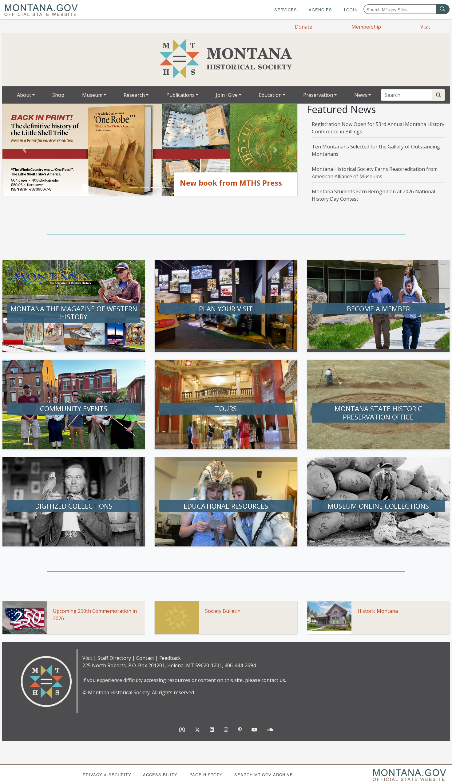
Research (134, 95)
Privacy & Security (107, 775)
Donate (303, 26)
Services (285, 10)
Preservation (318, 95)
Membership (366, 26)
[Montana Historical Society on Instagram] (226, 729)
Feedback (170, 658)
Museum (92, 95)
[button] (24, 150)
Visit (425, 26)
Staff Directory (114, 658)
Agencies (320, 10)
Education (270, 95)
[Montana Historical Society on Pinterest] (240, 729)
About (24, 95)
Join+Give (227, 95)
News (360, 95)
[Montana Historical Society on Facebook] (182, 729)
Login (351, 10)
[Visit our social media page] (270, 729)
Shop (58, 95)
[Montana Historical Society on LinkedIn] (212, 729)
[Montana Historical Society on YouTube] (254, 729)
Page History (206, 775)
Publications (180, 95)
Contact (145, 658)
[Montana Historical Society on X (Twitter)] (197, 729)
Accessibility (160, 775)
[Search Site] (438, 95)
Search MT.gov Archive (263, 775)
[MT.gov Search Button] (443, 9)
